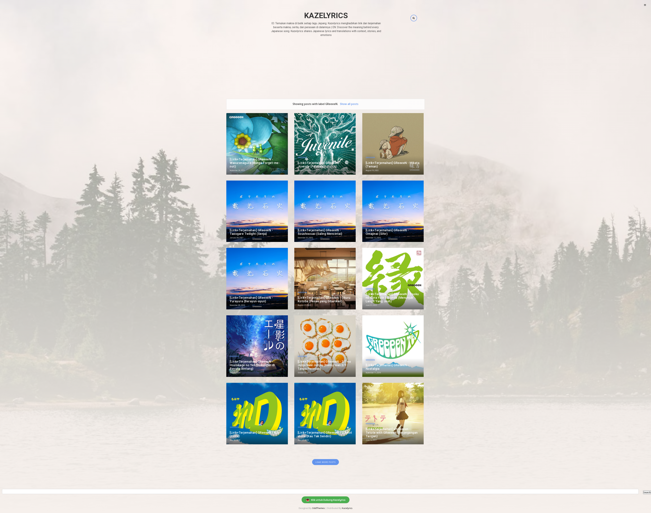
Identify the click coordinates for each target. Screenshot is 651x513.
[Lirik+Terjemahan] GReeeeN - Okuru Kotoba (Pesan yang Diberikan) (324, 299)
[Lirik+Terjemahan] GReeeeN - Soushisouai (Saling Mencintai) (320, 231)
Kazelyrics (326, 15)
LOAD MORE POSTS (325, 462)
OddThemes (318, 508)
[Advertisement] (325, 64)
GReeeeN (234, 154)
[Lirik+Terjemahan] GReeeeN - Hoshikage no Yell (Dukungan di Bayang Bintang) (252, 365)
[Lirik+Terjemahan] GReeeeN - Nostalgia (387, 366)
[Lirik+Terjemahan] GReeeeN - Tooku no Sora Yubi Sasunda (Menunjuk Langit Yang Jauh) (392, 297)
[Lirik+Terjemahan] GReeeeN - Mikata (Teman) (393, 164)
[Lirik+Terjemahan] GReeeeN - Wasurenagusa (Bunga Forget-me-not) (255, 162)
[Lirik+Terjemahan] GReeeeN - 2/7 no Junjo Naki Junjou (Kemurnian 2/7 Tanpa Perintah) (324, 365)
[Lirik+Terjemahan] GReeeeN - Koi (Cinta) (254, 434)
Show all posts (349, 104)
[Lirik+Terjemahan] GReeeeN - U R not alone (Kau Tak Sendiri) (325, 434)
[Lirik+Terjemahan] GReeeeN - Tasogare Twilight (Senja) (251, 231)
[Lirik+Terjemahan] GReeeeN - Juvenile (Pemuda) (319, 164)
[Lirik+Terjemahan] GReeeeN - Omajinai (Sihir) (387, 231)
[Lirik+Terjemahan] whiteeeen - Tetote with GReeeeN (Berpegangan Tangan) (392, 432)
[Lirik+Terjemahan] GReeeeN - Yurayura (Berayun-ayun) (251, 299)
